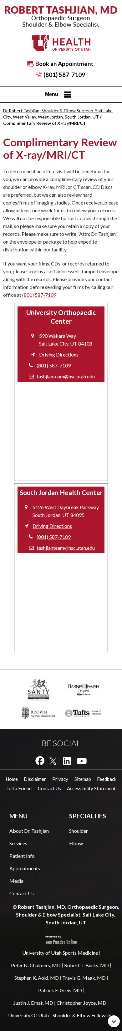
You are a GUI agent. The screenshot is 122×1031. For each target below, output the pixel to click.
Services (18, 843)
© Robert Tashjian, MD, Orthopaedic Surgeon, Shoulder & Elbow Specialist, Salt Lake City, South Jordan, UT (66, 914)
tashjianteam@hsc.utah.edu (66, 376)
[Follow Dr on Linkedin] (67, 760)
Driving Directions (59, 354)
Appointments (24, 868)
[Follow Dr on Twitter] (53, 760)
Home (12, 779)
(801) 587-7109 (64, 74)
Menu (51, 94)
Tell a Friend (19, 788)
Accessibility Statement (91, 788)
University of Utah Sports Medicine (60, 953)
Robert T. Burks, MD (86, 965)
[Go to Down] (114, 1021)
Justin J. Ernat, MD (33, 1003)
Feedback (106, 779)
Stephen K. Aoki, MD (36, 978)
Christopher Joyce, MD (81, 1003)
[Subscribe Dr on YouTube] (81, 760)
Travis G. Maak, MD (84, 978)
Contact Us (49, 788)
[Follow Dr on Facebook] (40, 760)
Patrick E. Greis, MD (60, 990)
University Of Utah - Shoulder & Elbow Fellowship (61, 1015)
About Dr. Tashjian (29, 831)
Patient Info (22, 856)
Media (16, 881)
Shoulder (78, 831)
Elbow (76, 843)
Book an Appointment (64, 63)
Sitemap (82, 779)
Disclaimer (35, 779)
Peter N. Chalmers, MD (36, 965)
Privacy (60, 779)
